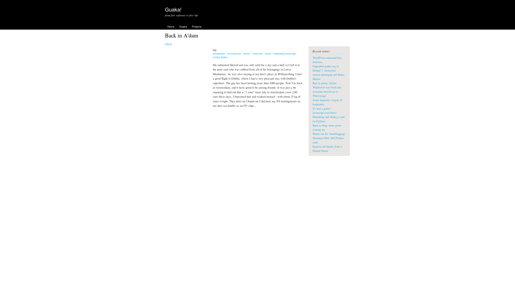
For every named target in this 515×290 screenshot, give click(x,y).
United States (220, 57)
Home (170, 26)
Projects (197, 26)
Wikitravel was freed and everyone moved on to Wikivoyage (327, 91)
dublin (246, 53)
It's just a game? (322, 108)
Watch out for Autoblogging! (329, 134)
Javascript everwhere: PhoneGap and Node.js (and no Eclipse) (328, 117)
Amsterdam (219, 53)
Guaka (183, 26)
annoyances (234, 53)
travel (268, 53)
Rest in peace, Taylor (325, 83)
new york (258, 53)
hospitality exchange (284, 53)
